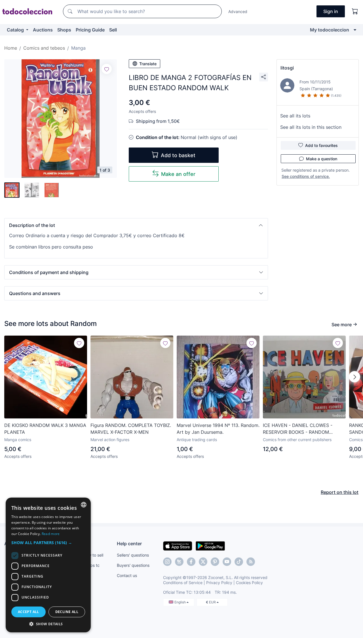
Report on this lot (339, 492)
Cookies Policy (249, 582)
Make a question (321, 158)
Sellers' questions (133, 555)
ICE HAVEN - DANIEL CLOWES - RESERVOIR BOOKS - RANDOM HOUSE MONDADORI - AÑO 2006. (299, 428)
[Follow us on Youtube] (227, 561)
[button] (136, 225)
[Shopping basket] (355, 11)
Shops (64, 30)
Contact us (127, 575)
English (180, 602)
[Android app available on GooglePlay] (210, 545)
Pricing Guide (90, 30)
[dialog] (48, 565)
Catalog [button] (16, 30)
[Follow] (107, 69)
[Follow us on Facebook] (191, 561)
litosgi (287, 68)
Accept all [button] (28, 611)
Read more (51, 533)
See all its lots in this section (310, 127)
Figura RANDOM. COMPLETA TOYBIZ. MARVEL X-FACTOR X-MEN (130, 428)
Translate (148, 63)
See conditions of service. (306, 176)
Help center (129, 543)
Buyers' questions (133, 565)
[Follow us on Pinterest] (215, 561)
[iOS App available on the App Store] (177, 545)
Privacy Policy (219, 582)
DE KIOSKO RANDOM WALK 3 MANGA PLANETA (45, 428)
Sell (113, 30)
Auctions (43, 30)
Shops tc (91, 565)
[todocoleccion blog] (250, 561)
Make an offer (178, 174)
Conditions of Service (182, 582)
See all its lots (295, 116)
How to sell (93, 555)
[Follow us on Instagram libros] (179, 561)
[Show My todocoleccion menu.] (354, 29)
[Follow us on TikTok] (239, 561)
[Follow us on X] (203, 561)
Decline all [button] (66, 611)
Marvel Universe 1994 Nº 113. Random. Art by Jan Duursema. (218, 428)
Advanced (237, 11)
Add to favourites (321, 145)
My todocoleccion (329, 30)
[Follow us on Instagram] (167, 561)
